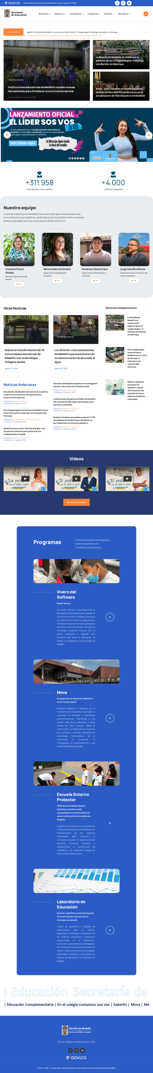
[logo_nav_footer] (76, 1026)
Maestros (15, 438)
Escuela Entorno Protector (73, 797)
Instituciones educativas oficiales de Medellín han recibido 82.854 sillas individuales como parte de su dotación (74, 402)
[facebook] (117, 3)
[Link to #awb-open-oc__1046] (145, 13)
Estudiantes (16, 401)
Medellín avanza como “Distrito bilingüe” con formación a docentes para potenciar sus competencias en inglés (24, 431)
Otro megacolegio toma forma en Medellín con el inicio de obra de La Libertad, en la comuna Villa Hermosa (26, 413)
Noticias (25, 401)
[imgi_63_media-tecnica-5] (76, 560)
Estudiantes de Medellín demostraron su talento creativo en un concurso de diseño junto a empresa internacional (26, 394)
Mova (62, 692)
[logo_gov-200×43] (76, 1056)
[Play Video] (25, 479)
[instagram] (123, 3)
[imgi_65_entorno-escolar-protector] (76, 762)
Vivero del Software (66, 594)
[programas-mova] (76, 660)
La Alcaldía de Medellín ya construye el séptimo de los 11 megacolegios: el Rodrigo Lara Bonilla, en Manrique (120, 61)
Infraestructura (28, 419)
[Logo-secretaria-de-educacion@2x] (15, 9)
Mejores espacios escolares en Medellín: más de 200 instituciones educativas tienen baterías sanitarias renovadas (136, 390)
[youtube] (129, 3)
